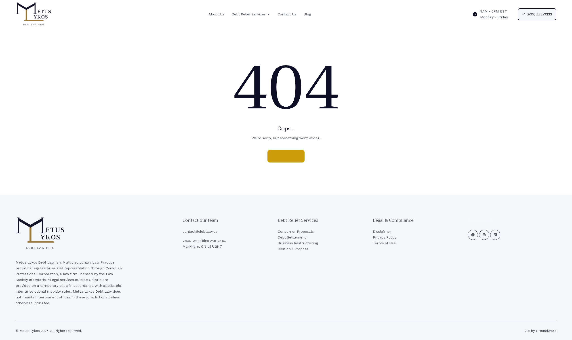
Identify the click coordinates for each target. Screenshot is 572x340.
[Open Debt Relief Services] (268, 14)
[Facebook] (473, 235)
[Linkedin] (495, 235)
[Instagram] (484, 235)
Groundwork (546, 331)
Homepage (286, 156)
